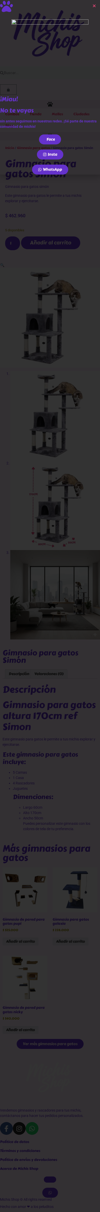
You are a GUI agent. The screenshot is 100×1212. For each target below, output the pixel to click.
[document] (50, 606)
